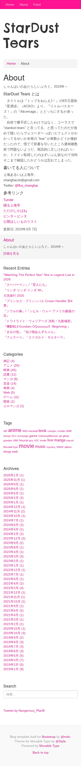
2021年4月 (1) (13, 615)
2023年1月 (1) (13, 565)
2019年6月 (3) (13, 651)
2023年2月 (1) (13, 561)
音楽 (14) (9, 383)
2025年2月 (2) (13, 498)
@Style (61, 741)
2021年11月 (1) (14, 597)
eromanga (22, 436)
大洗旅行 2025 (13, 295)
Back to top (41, 752)
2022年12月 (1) (14, 570)
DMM (69, 431)
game (33, 436)
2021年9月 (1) (13, 606)
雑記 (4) (9, 361)
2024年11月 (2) (14, 511)
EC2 (14, 436)
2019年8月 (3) (13, 642)
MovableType (10, 447)
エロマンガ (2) (13, 406)
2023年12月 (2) (14, 538)
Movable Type (49, 746)
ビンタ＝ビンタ (15, 216)
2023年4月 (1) (13, 552)
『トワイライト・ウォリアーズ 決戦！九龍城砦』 (38, 321)
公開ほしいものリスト (20, 221)
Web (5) (9, 392)
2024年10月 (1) (14, 516)
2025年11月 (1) (14, 480)
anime (14, 430)
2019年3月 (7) (13, 660)
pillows (68, 447)
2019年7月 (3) (13, 646)
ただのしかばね (15, 211)
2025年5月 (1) (13, 493)
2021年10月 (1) (14, 601)
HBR (15, 440)
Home (10, 4)
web (15, 451)
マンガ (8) (10, 379)
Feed (37, 4)
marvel (70, 440)
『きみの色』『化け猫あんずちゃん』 (30, 332)
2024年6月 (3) (13, 525)
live (50, 440)
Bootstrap (49, 736)
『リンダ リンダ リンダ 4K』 (24, 290)
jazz (31, 440)
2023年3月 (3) (13, 556)
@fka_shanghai (26, 185)
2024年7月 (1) (13, 520)
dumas (7, 436)
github (66, 436)
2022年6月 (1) (13, 579)
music (40, 446)
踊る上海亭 (11, 205)
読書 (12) (9, 374)
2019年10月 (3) (14, 633)
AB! (5, 431)
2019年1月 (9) (13, 669)
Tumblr (8, 200)
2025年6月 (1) (13, 489)
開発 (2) (9, 401)
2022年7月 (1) (13, 574)
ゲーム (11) (11, 397)
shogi (7, 451)
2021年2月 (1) (13, 624)
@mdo (65, 736)
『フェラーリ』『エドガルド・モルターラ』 (34, 337)
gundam (7, 440)
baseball (33, 431)
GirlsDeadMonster (48, 436)
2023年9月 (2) (13, 543)
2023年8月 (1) (13, 547)
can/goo (51, 431)
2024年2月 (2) (13, 534)
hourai (23, 440)
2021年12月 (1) (14, 592)
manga (59, 440)
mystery (51, 447)
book (42, 431)
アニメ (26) (11, 365)
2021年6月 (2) (13, 610)
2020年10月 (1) (14, 628)
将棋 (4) (9, 388)
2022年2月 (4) (13, 588)
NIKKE (60, 447)
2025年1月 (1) (13, 502)
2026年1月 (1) (13, 475)
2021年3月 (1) (13, 619)
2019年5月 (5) (13, 655)
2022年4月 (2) (13, 583)
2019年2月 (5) (13, 664)
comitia (61, 431)
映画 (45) (9, 370)
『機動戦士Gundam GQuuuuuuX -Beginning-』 (37, 326)
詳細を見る (11, 253)
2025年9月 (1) (13, 484)
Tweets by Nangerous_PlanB (24, 710)
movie (26, 446)
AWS (25, 431)
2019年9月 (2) (13, 637)
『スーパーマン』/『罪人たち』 (25, 285)
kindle (43, 440)
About (24, 4)
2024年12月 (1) (14, 507)
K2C (36, 440)
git (60, 436)
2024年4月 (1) (13, 529)
